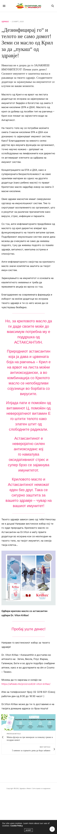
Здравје (5, 21)
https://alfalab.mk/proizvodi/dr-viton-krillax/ (25, 683)
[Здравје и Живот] (28, 6)
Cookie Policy (16, 825)
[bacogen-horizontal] (28, 722)
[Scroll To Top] (52, 829)
